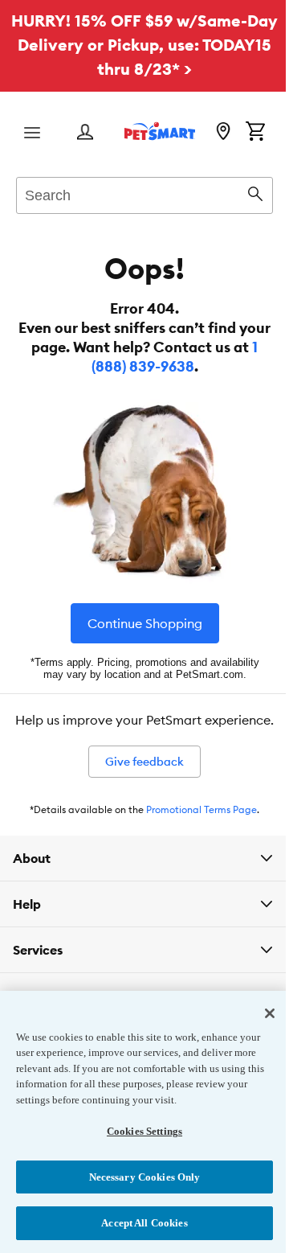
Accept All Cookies (138, 1223)
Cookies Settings (138, 1131)
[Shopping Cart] (255, 132)
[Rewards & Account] (85, 133)
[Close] (257, 1013)
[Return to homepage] (159, 131)
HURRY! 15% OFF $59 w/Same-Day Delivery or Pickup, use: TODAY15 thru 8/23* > (144, 44)
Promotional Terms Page (201, 809)
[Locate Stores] (223, 132)
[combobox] (144, 193)
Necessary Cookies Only (138, 1177)
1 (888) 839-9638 (175, 357)
